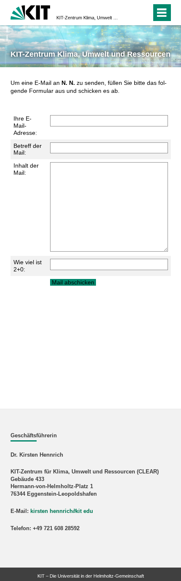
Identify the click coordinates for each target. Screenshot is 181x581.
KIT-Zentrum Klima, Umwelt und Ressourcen (88, 17)
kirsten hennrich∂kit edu (61, 511)
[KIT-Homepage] (31, 11)
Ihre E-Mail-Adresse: (25, 125)
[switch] (130, 12)
